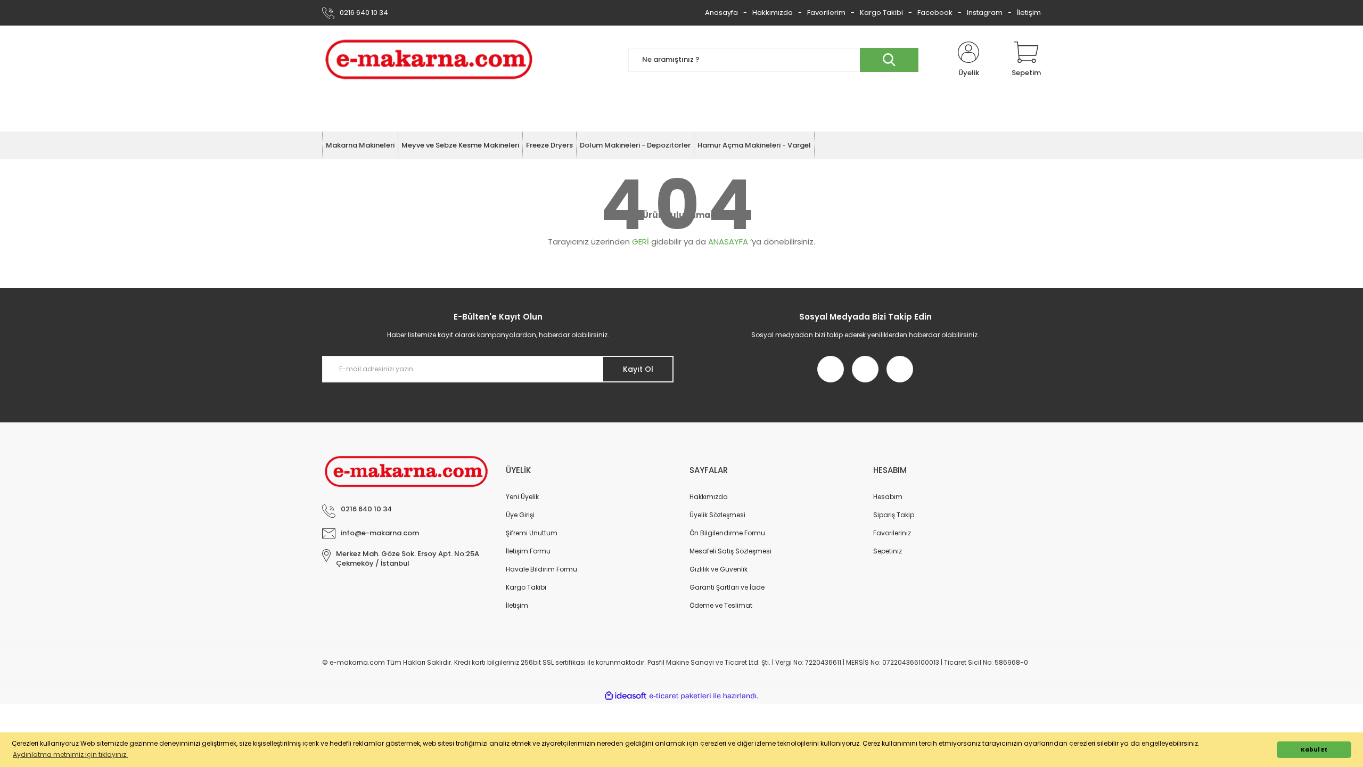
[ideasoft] (625, 696)
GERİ (640, 241)
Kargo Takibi (881, 12)
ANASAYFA (728, 241)
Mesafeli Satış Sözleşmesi (730, 551)
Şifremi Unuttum (531, 532)
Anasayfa (721, 12)
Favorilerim (826, 12)
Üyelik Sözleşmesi (717, 514)
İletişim (1029, 12)
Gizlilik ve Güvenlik (718, 569)
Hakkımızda (772, 12)
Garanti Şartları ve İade (727, 587)
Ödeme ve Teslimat (720, 605)
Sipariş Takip (893, 514)
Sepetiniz (887, 551)
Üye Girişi (520, 514)
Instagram (985, 12)
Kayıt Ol (638, 369)
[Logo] (428, 59)
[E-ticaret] (680, 696)
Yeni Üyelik (522, 496)
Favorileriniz (892, 532)
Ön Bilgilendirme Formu (727, 532)
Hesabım (887, 496)
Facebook (935, 12)
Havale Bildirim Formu (541, 569)
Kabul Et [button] (1314, 750)
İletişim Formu (528, 551)
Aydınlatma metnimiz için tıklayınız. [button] (70, 754)
